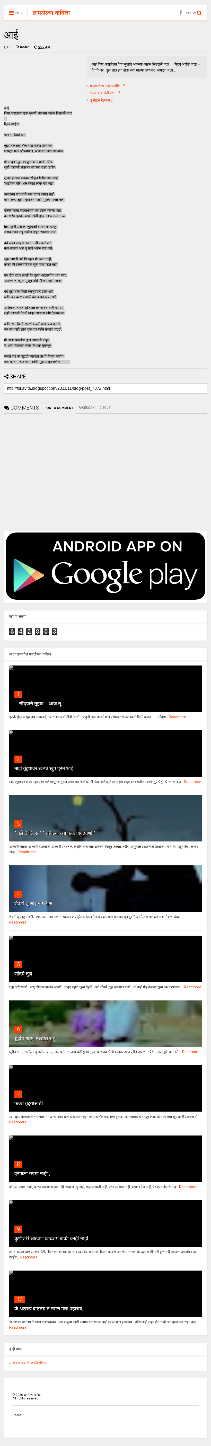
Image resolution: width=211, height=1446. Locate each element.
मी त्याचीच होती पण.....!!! (105, 93)
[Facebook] (180, 13)
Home (17, 1415)
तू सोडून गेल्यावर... (101, 100)
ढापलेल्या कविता (51, 13)
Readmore (177, 717)
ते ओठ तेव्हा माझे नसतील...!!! (107, 86)
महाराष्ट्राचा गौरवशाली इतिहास (30, 1363)
